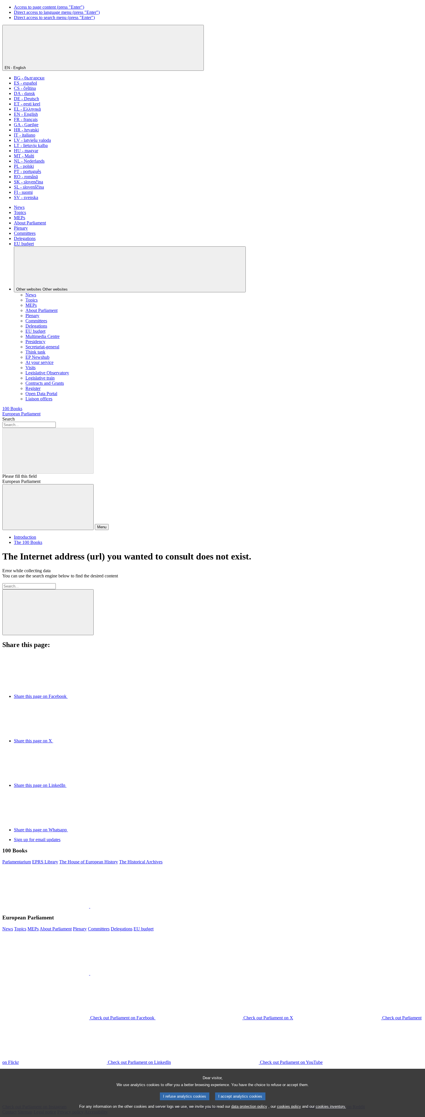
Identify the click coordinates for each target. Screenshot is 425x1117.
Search (8, 419)
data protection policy (249, 1106)
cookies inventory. (331, 1106)
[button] (89, 906)
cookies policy (289, 1106)
